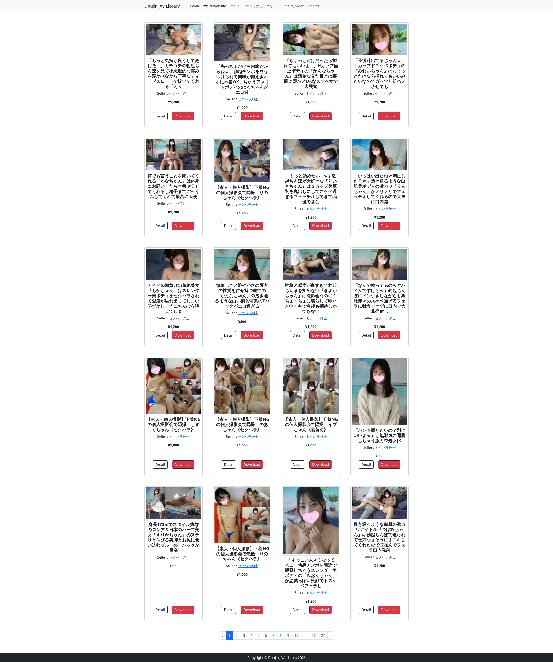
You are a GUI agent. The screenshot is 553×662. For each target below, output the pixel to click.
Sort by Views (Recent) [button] (301, 6)
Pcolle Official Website (208, 6)
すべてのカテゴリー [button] (260, 6)
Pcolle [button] (234, 6)
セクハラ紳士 (179, 93)
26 (314, 635)
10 (296, 635)
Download (183, 116)
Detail (160, 116)
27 (323, 635)
